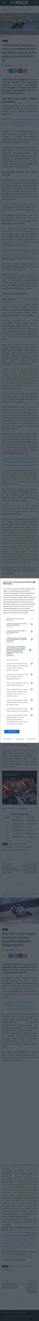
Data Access (19, 739)
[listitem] (19, 619)
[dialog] (19, 660)
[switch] (31, 624)
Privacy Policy (31, 739)
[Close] (35, 582)
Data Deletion (7, 739)
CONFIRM (12, 731)
